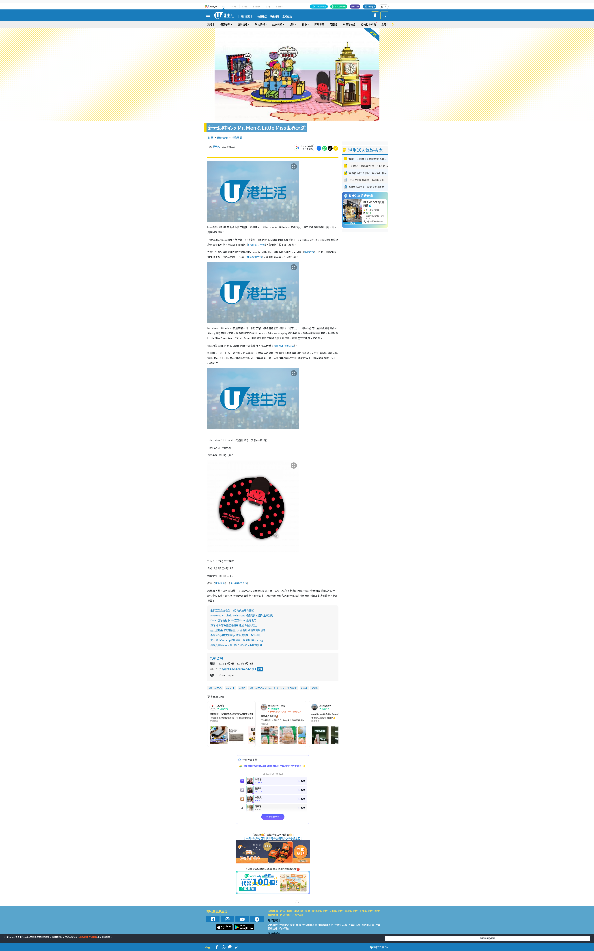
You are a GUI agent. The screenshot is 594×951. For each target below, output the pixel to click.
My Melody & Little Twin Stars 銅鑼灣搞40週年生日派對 (243, 615)
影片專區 (319, 24)
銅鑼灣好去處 (320, 911)
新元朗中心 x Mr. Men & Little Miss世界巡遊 (274, 688)
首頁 (210, 137)
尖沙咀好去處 (302, 911)
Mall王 (231, 688)
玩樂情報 (222, 137)
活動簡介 (220, 583)
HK (223, 6)
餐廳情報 (273, 915)
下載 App (371, 6)
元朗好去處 (336, 911)
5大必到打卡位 (256, 244)
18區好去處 (349, 24)
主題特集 (386, 24)
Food (244, 6)
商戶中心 (355, 6)
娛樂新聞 (274, 16)
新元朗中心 (216, 688)
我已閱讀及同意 (487, 938)
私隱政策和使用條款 (87, 937)
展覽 (304, 688)
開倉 (289, 911)
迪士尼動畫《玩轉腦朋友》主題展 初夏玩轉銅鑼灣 (237, 630)
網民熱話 (273, 925)
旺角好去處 (366, 911)
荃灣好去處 (351, 911)
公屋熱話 (262, 16)
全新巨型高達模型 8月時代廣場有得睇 (232, 610)
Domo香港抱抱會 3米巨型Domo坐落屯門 (233, 620)
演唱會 (211, 24)
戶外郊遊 (285, 915)
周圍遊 (333, 24)
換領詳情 (309, 252)
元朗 (260, 669)
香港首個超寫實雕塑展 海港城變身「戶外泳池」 (236, 635)
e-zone (279, 6)
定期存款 (287, 16)
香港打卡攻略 (368, 24)
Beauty (256, 6)
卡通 (243, 688)
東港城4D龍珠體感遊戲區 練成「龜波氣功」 (234, 625)
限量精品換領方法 (283, 345)
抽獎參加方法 (254, 257)
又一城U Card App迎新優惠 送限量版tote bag (236, 640)
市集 (282, 911)
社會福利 (297, 915)
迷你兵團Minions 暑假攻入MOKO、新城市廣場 (236, 645)
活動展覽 (237, 137)
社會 (377, 911)
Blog (268, 6)
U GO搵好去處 (320, 6)
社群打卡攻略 (340, 6)
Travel (233, 6)
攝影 (315, 688)
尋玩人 (216, 146)
